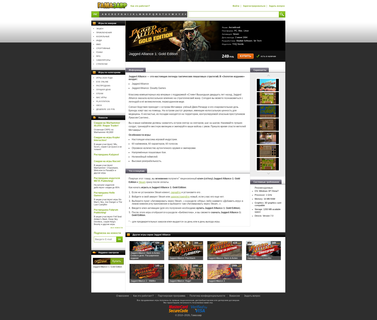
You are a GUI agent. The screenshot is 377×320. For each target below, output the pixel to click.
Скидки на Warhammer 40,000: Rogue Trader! (107, 124)
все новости (117, 227)
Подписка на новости (107, 232)
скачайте (176, 192)
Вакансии (234, 295)
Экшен (99, 29)
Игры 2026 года (104, 78)
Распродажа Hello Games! (104, 194)
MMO (98, 44)
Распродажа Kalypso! (106, 154)
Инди (99, 40)
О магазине (123, 295)
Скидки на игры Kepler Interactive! (107, 139)
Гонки (99, 52)
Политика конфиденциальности (207, 295)
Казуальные (103, 36)
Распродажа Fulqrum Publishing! (106, 211)
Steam (99, 93)
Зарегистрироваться (254, 6)
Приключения (104, 32)
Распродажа (103, 86)
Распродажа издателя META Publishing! (107, 179)
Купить (245, 56)
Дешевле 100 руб (105, 109)
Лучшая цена (103, 90)
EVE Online (102, 82)
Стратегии (101, 64)
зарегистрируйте (180, 196)
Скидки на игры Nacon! (107, 161)
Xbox (99, 105)
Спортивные (103, 48)
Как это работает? (140, 6)
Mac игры (101, 97)
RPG (98, 56)
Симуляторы (103, 60)
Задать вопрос (277, 6)
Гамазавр (196, 315)
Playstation (103, 101)
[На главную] (112, 5)
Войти (236, 6)
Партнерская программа (171, 295)
